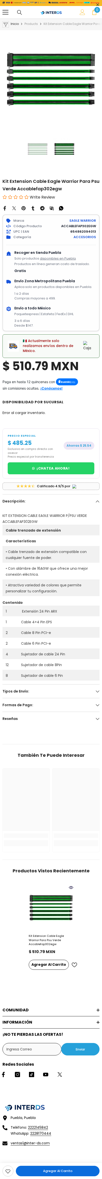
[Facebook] (4, 208)
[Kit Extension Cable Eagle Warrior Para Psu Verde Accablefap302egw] (51, 907)
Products (31, 24)
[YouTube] (46, 1074)
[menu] (5, 12)
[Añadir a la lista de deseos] (74, 965)
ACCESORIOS (85, 237)
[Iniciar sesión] (82, 12)
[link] (7, 1171)
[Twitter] (14, 208)
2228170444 (40, 1133)
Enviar (80, 1049)
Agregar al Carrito (58, 1171)
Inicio (15, 24)
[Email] (52, 208)
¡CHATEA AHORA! (53, 468)
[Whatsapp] (61, 208)
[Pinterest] (23, 208)
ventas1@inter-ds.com (30, 1143)
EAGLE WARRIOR (83, 220)
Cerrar (98, 5)
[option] (51, 79)
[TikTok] (31, 1074)
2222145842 (38, 1127)
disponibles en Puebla (58, 258)
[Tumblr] (33, 208)
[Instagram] (17, 1074)
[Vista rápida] (71, 887)
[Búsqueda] (20, 12)
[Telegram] (42, 208)
